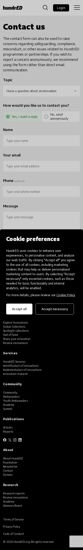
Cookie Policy (66, 295)
